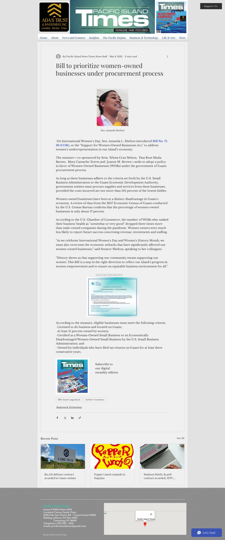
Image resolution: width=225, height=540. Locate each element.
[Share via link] (79, 417)
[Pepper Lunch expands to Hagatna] (112, 456)
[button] (211, 6)
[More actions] (167, 56)
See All (180, 438)
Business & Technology (69, 407)
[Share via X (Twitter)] (64, 417)
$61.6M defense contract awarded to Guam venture (60, 476)
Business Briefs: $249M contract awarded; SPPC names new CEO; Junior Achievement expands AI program (159, 476)
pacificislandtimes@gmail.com (68, 526)
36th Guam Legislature (69, 399)
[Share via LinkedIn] (72, 417)
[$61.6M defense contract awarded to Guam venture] (63, 456)
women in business (94, 399)
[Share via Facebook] (57, 417)
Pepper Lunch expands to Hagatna (109, 476)
